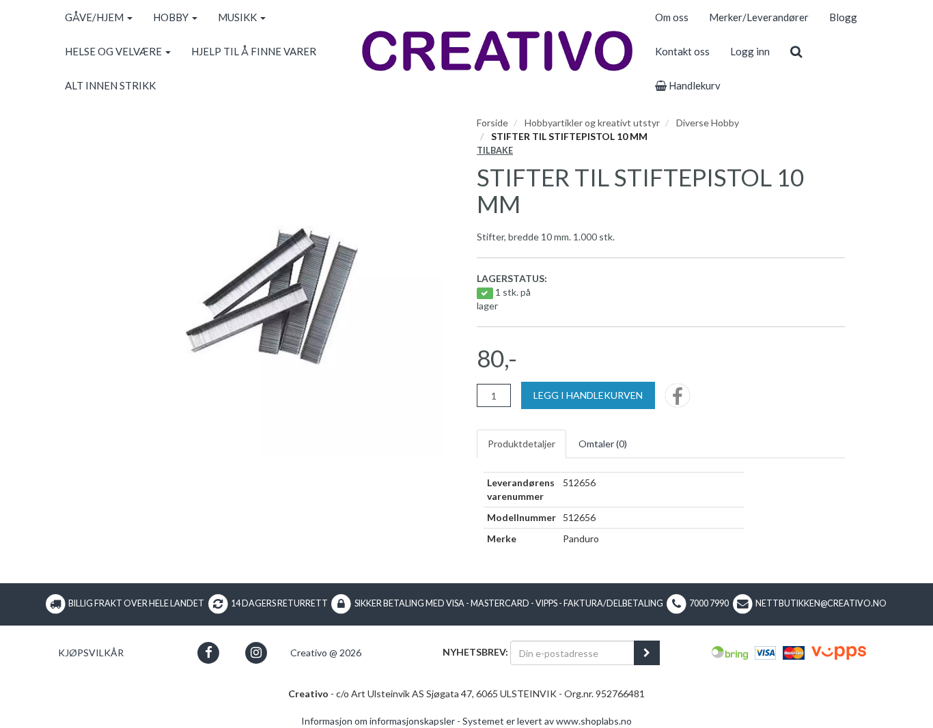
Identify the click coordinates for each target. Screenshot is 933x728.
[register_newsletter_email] (647, 653)
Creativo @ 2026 (325, 652)
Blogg (843, 17)
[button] (209, 652)
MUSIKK (238, 17)
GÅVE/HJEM (95, 17)
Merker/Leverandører (759, 17)
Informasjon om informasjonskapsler (378, 721)
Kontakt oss (682, 51)
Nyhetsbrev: (475, 652)
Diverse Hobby (707, 122)
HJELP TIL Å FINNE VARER (253, 51)
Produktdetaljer (521, 443)
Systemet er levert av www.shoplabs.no (547, 721)
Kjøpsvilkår (91, 652)
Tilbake (495, 150)
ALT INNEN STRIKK (110, 85)
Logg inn (750, 51)
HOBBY (172, 17)
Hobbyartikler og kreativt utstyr (592, 122)
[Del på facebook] (677, 400)
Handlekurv (694, 85)
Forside (492, 122)
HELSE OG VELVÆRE (114, 51)
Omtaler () (603, 443)
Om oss (671, 17)
